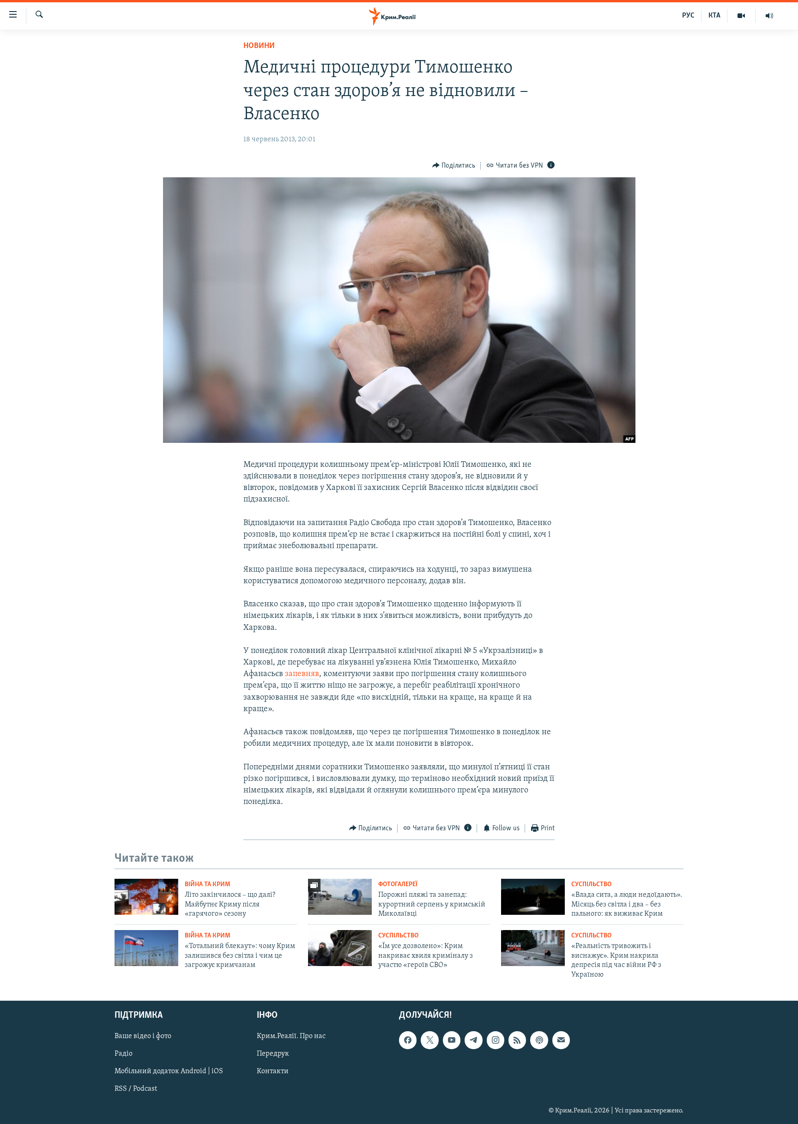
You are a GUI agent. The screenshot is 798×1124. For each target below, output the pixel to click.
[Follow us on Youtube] (451, 1040)
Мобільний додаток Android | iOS (169, 1071)
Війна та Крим (207, 884)
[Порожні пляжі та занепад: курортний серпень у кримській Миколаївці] (340, 897)
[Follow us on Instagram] (495, 1040)
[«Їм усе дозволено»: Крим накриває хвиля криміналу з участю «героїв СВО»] (340, 948)
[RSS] (517, 1040)
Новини (259, 46)
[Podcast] (539, 1040)
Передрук (273, 1054)
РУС (688, 15)
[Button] (454, 166)
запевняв (302, 674)
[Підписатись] (561, 1040)
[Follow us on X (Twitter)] (429, 1040)
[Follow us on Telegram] (473, 1040)
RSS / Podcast (136, 1089)
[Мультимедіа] (741, 15)
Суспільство (591, 884)
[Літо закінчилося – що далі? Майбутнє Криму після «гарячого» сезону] (146, 897)
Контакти (273, 1071)
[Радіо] (769, 15)
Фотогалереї (397, 884)
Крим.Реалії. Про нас (291, 1036)
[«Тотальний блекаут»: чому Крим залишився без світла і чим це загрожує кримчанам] (146, 948)
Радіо (124, 1054)
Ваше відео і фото (143, 1036)
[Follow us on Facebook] (408, 1040)
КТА (714, 15)
